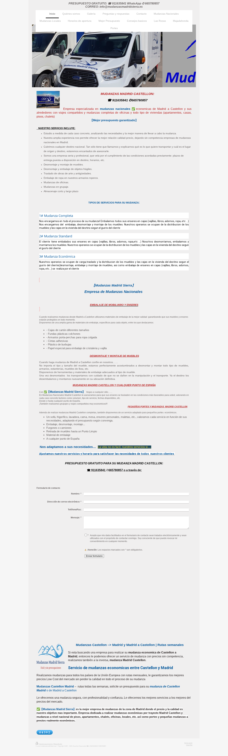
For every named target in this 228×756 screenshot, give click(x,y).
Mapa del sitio (58, 744)
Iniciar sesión (188, 743)
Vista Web (189, 745)
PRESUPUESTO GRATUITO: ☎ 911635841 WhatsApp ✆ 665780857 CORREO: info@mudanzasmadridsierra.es (114, 5)
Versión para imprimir (46, 744)
